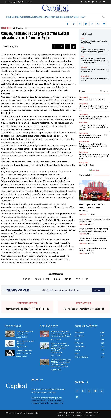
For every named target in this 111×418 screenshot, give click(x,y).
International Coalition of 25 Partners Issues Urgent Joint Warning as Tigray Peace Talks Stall (93, 108)
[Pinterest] (67, 46)
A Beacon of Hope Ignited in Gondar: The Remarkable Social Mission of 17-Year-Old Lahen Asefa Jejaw (93, 146)
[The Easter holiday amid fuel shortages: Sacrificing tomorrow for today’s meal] (44, 334)
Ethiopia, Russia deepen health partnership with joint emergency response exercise (93, 230)
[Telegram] (92, 2)
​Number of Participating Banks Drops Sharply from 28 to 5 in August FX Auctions (94, 118)
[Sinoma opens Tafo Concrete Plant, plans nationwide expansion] (94, 190)
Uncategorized (85, 76)
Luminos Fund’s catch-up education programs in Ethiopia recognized (93, 51)
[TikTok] (96, 2)
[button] (103, 17)
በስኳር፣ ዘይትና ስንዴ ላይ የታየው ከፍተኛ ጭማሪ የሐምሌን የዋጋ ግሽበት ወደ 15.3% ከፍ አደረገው (93, 127)
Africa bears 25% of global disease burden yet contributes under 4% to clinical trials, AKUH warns (94, 156)
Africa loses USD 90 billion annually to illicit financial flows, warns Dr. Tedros (93, 137)
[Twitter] (100, 2)
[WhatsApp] (73, 46)
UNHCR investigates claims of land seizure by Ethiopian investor (94, 220)
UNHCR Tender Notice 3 (86, 165)
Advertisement (84, 141)
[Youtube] (104, 2)
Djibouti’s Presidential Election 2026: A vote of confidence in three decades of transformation (60, 348)
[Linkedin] (89, 2)
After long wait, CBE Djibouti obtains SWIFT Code (27, 309)
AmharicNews (83, 122)
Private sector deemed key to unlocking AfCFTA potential (94, 70)
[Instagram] (85, 2)
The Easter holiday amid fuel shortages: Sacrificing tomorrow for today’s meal (61, 334)
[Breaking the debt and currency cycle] (10, 334)
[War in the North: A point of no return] (10, 343)
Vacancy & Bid (83, 162)
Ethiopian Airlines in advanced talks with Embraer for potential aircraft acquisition (93, 239)
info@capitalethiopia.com (51, 398)
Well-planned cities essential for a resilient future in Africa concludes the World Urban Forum (93, 61)
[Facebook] (81, 2)
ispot (82, 38)
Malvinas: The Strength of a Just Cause (92, 100)
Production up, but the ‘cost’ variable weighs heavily (94, 42)
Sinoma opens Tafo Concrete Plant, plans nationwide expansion (92, 207)
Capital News (83, 97)
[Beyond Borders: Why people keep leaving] (10, 353)
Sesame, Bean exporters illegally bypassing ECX (83, 309)
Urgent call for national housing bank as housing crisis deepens (92, 249)
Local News (6, 28)
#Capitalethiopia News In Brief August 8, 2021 (94, 79)
